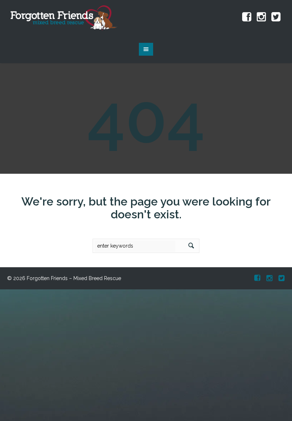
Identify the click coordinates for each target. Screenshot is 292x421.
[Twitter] (276, 17)
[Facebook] (246, 17)
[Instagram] (261, 17)
